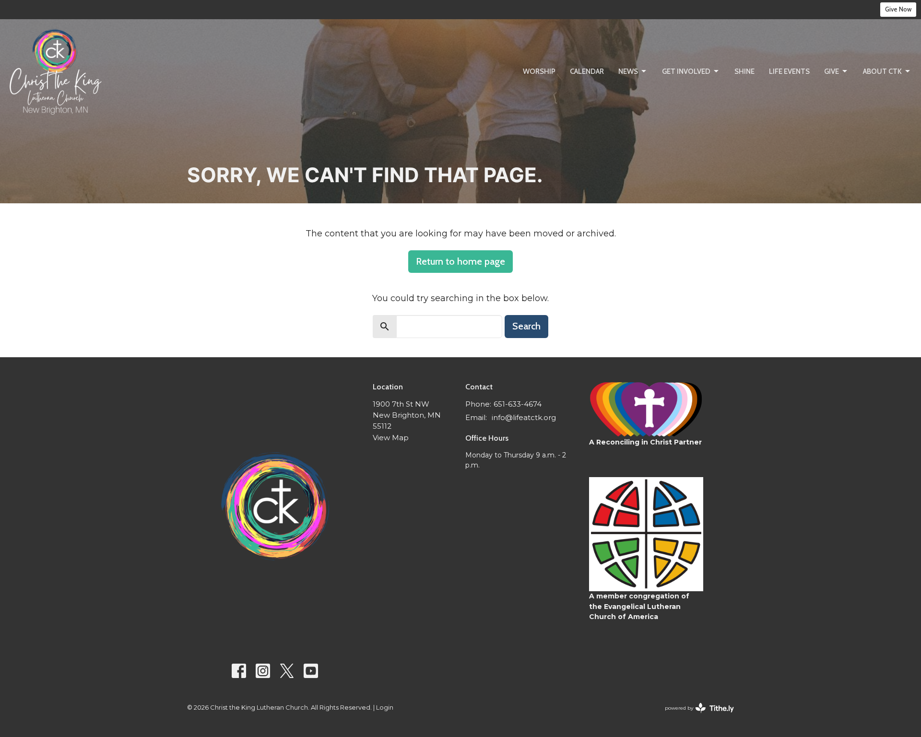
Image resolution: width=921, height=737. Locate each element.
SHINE (744, 71)
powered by (695, 716)
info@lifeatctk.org (524, 417)
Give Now (898, 9)
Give (831, 71)
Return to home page (460, 261)
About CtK (882, 71)
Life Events (789, 71)
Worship (539, 71)
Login (384, 707)
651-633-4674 (518, 404)
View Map (391, 437)
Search (526, 326)
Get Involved (686, 71)
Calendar (587, 71)
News (628, 71)
